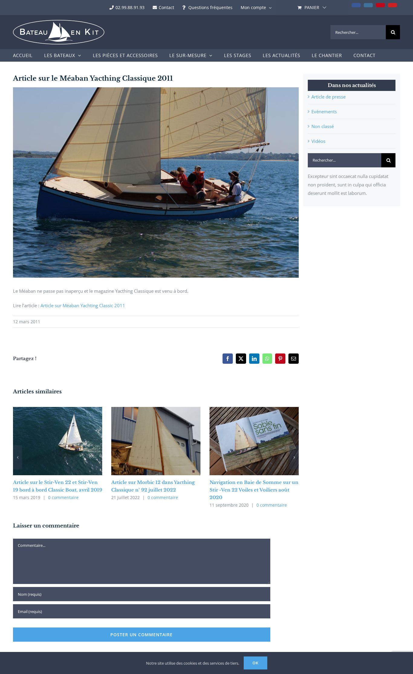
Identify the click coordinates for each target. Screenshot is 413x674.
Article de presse (328, 97)
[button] (17, 457)
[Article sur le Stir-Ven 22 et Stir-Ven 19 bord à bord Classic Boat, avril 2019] (57, 410)
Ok (255, 663)
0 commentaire (63, 497)
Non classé (322, 126)
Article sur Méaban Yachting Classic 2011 (83, 305)
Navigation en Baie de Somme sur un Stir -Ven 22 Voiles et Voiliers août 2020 (254, 489)
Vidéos (318, 141)
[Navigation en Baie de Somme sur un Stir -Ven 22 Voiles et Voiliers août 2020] (254, 410)
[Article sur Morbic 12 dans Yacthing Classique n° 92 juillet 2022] (155, 410)
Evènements (324, 111)
